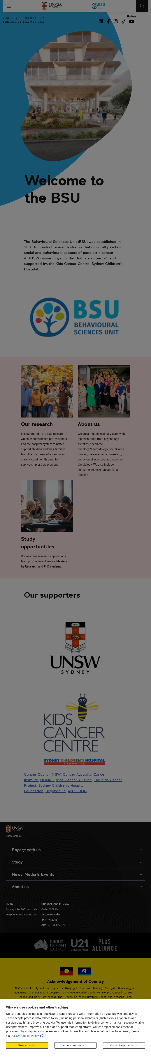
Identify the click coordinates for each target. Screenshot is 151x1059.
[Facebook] (108, 21)
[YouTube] (131, 21)
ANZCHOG (77, 791)
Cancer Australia (77, 774)
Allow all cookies (27, 1045)
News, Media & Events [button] (33, 874)
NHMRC (47, 780)
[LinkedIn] (101, 21)
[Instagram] (116, 21)
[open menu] (9, 6)
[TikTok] (123, 21)
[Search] (142, 6)
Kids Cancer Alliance (74, 780)
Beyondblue (55, 791)
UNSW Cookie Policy (28, 1036)
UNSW (6, 17)
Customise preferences (124, 1045)
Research (29, 17)
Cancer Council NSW (42, 774)
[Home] (52, 6)
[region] (75, 1029)
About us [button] (20, 886)
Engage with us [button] (26, 849)
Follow (131, 16)
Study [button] (17, 862)
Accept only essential (75, 1045)
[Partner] (98, 6)
